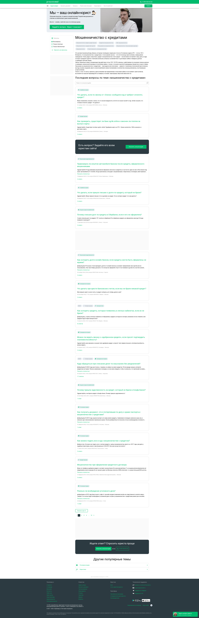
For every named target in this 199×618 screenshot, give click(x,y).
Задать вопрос (54, 6)
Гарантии (81, 595)
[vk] (151, 605)
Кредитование (83, 116)
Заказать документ (66, 6)
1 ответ (79, 398)
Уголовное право (84, 407)
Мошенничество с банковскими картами (127, 46)
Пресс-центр (50, 595)
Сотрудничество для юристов (118, 596)
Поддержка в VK (139, 593)
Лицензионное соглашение (134, 605)
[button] (94, 515)
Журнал (81, 597)
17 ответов (80, 376)
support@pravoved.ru (140, 587)
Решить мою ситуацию (86, 6)
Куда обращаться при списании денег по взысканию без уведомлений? (108, 364)
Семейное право (84, 90)
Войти (148, 6)
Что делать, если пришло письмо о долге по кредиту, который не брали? (109, 192)
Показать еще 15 (81, 510)
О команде (49, 587)
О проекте (49, 585)
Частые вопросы (83, 589)
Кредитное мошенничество (106, 42)
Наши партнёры (51, 597)
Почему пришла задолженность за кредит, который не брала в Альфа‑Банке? (111, 390)
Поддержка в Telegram (140, 590)
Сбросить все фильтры (60, 50)
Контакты (49, 591)
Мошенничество (80, 49)
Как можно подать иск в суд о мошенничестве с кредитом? (103, 441)
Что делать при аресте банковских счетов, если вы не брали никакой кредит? (111, 289)
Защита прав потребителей (87, 209)
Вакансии (49, 589)
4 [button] (86, 515)
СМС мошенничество (121, 42)
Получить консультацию (136, 146)
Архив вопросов (51, 599)
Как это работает (108, 6)
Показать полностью (83, 174)
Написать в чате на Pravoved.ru (143, 585)
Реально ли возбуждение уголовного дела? (96, 491)
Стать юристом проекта (116, 587)
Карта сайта (146, 605)
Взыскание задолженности (87, 159)
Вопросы (75, 6)
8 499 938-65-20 (147, 2)
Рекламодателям (114, 598)
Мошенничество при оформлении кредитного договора (102, 465)
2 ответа (79, 108)
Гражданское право (85, 283)
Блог (111, 585)
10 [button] (91, 515)
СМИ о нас (49, 593)
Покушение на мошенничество (106, 46)
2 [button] (81, 515)
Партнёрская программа (116, 594)
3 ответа (79, 451)
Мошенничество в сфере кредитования (86, 42)
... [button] (88, 515)
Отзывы (81, 593)
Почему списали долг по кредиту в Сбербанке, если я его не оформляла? (109, 215)
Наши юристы (97, 6)
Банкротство (100, 305)
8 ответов (80, 323)
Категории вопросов (52, 601)
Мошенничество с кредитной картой (85, 46)
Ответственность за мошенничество (97, 49)
